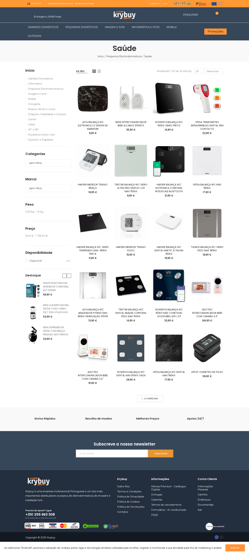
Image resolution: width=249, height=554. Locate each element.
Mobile (32, 99)
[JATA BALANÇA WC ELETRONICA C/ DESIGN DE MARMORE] (92, 98)
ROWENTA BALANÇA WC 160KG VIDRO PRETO (169, 123)
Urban (31, 124)
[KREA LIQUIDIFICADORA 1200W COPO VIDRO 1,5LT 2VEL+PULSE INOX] (32, 312)
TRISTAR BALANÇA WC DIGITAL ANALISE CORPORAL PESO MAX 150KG (131, 313)
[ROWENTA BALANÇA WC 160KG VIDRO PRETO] (168, 98)
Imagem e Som (37, 93)
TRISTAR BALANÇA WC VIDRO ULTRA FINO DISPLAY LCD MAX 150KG (131, 188)
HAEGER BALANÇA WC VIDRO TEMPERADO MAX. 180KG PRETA (93, 250)
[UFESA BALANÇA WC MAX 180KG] (207, 160)
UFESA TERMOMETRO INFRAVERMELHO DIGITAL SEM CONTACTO (207, 125)
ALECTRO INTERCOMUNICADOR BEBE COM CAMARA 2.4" (93, 375)
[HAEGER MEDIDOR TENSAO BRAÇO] (92, 160)
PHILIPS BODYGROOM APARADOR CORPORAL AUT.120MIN (56, 286)
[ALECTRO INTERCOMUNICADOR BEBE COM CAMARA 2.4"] (92, 348)
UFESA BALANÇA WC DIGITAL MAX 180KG (169, 373)
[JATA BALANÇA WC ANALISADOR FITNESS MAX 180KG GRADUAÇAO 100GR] (92, 285)
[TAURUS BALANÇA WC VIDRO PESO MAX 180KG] (207, 223)
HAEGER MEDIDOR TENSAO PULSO (131, 248)
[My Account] (222, 15)
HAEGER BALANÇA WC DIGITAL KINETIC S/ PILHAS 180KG (168, 250)
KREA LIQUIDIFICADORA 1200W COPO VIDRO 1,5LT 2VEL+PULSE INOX (56, 308)
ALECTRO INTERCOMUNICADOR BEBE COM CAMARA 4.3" (207, 313)
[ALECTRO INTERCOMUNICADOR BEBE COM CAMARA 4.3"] (207, 285)
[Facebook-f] (139, 3)
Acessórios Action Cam (41, 134)
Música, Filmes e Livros (41, 109)
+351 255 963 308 (40, 514)
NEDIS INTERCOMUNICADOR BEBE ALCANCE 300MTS (130, 123)
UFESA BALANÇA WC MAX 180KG (207, 186)
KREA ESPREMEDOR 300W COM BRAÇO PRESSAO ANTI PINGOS (55, 331)
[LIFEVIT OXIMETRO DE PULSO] (207, 348)
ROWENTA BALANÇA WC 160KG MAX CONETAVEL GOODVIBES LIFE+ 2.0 (169, 313)
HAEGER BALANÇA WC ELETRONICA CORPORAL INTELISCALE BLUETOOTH (169, 188)
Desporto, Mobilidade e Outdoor (47, 114)
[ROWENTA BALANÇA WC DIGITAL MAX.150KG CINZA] (130, 348)
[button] (154, 3)
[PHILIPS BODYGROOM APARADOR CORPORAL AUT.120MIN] (32, 290)
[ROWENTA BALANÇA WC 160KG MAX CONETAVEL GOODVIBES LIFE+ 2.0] (168, 285)
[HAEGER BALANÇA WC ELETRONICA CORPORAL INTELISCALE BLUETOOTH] (168, 160)
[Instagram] (144, 3)
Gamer (32, 119)
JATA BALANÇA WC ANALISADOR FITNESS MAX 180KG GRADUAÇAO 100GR (93, 313)
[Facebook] (217, 537)
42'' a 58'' (33, 129)
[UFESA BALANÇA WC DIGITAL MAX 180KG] (168, 348)
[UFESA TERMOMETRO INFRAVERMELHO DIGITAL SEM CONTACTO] (207, 98)
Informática (35, 83)
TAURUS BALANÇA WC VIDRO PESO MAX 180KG (207, 248)
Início (30, 70)
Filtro (80, 71)
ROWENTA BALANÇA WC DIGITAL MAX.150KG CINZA (131, 373)
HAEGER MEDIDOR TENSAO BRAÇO (93, 186)
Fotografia (34, 104)
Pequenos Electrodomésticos (45, 88)
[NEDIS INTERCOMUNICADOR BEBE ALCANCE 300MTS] (130, 98)
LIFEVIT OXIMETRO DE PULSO (207, 372)
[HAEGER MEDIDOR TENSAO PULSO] (130, 223)
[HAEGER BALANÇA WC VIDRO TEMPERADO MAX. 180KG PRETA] (92, 223)
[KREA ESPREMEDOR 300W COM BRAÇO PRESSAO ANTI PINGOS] (32, 335)
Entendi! (235, 547)
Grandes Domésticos (40, 78)
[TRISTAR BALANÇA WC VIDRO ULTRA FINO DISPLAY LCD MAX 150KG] (130, 160)
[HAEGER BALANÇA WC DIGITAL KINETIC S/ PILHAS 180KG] (168, 223)
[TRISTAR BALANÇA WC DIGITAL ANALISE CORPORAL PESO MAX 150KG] (130, 285)
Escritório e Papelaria (40, 139)
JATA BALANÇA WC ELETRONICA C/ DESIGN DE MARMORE (93, 125)
